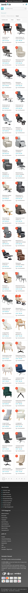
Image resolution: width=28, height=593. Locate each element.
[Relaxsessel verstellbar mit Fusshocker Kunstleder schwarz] (20, 74)
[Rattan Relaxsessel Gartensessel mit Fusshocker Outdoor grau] (7, 300)
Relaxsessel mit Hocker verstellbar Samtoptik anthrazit (20, 174)
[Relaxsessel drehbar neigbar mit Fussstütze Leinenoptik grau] (7, 232)
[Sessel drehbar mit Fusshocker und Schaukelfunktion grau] (7, 51)
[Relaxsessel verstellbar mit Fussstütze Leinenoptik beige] (7, 142)
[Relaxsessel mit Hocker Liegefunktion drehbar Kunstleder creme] (20, 300)
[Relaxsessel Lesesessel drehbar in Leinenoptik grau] (7, 437)
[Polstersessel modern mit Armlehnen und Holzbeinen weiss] (7, 347)
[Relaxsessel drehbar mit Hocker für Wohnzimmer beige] (7, 187)
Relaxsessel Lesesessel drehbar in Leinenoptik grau (7, 447)
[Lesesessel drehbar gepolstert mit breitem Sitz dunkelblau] (20, 369)
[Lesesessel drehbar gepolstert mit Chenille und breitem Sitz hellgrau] (20, 437)
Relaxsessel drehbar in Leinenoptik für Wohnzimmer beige (21, 470)
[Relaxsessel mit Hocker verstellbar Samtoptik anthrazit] (20, 164)
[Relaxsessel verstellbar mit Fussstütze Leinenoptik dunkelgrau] (7, 164)
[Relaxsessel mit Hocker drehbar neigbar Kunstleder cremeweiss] (7, 209)
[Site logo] (6, 4)
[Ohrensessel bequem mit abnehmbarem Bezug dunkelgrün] (7, 392)
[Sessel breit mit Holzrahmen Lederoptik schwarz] (7, 29)
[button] (6, 42)
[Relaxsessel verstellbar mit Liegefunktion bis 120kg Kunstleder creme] (7, 277)
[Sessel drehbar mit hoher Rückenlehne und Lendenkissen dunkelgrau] (20, 29)
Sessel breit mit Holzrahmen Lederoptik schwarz (6, 39)
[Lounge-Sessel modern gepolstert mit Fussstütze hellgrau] (7, 415)
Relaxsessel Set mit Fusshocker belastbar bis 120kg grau (20, 287)
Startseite (3, 16)
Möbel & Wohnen (10, 16)
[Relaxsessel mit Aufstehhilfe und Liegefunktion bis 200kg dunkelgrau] (20, 187)
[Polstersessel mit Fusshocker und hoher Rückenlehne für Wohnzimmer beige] (7, 96)
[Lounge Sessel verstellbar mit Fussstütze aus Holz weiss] (7, 324)
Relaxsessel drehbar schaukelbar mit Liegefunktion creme (20, 61)
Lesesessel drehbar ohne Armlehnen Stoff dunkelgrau (7, 470)
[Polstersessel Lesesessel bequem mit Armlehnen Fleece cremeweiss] (7, 369)
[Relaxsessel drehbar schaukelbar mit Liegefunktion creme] (20, 51)
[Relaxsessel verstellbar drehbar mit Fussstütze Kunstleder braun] (20, 255)
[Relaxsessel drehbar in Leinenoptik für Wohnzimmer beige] (20, 460)
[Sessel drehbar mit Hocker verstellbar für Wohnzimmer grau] (7, 119)
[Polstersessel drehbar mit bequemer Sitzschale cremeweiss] (20, 392)
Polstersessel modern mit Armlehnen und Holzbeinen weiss (7, 357)
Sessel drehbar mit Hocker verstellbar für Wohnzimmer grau (7, 129)
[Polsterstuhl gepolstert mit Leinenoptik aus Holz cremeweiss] (20, 324)
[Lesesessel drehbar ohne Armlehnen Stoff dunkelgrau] (7, 460)
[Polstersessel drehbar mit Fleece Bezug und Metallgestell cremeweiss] (20, 347)
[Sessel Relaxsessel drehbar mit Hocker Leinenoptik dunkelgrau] (7, 74)
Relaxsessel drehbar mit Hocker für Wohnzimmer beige (6, 197)
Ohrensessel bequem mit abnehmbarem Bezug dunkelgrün (7, 402)
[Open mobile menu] (2, 8)
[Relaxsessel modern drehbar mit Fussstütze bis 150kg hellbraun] (20, 209)
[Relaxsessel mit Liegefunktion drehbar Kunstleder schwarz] (20, 232)
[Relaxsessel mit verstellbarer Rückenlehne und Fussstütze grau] (20, 142)
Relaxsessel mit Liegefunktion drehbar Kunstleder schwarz (21, 242)
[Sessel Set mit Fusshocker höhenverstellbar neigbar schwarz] (7, 255)
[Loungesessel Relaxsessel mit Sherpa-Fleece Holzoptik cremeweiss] (20, 415)
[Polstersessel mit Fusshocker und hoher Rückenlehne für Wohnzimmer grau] (20, 96)
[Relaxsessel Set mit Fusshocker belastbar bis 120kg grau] (20, 277)
